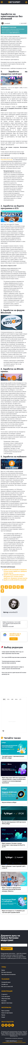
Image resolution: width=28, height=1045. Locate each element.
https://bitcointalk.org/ (6, 159)
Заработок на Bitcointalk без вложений (15, 580)
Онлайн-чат (4, 984)
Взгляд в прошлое (6, 972)
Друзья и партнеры (6, 1003)
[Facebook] (9, 1025)
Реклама (3, 1000)
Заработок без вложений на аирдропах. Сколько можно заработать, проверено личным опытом (15, 571)
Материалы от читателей (13, 622)
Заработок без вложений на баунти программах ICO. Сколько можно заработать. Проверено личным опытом (15, 576)
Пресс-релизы (5, 1010)
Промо (3, 1015)
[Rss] (12, 1025)
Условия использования (20, 1042)
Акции (3, 1017)
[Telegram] (2, 1025)
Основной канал (5, 982)
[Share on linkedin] (18, 587)
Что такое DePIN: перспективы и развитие (14, 657)
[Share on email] (2, 591)
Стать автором (5, 996)
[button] (13, 638)
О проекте (4, 994)
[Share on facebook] (10, 587)
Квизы (3, 970)
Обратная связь (5, 998)
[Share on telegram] (2, 587)
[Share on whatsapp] (22, 587)
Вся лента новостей (7, 986)
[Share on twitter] (6, 587)
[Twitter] (6, 1025)
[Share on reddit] (14, 587)
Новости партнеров (7, 1013)
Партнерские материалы (8, 974)
